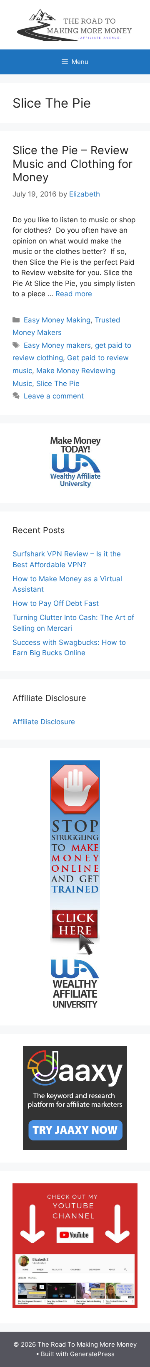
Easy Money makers (57, 345)
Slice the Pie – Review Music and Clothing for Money (72, 163)
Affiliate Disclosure (43, 722)
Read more (73, 294)
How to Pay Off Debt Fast (55, 603)
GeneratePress (92, 1354)
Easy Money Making (57, 320)
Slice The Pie (58, 383)
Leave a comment (54, 396)
